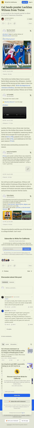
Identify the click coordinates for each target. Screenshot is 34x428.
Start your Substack (12, 420)
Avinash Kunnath (9, 18)
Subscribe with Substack (18, 401)
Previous (6, 271)
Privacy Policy (17, 408)
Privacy (23, 415)
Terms (27, 415)
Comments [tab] (5, 282)
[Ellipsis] (32, 297)
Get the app (25, 420)
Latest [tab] (7, 344)
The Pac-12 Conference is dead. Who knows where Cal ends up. (13, 355)
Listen (30, 19)
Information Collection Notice (20, 406)
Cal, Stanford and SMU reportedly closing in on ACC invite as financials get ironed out (13, 366)
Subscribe (24, 2)
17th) (12, 139)
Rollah (6, 310)
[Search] (31, 344)
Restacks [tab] (11, 282)
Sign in (30, 2)
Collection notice (17, 416)
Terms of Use (25, 405)
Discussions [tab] (13, 344)
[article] (17, 354)
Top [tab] (3, 344)
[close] (29, 369)
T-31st (12, 141)
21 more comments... (6, 336)
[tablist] (8, 282)
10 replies (9, 329)
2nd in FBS (9, 137)
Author (6, 298)
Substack (9, 424)
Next (28, 271)
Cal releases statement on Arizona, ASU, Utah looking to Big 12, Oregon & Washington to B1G (13, 350)
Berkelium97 (8, 297)
